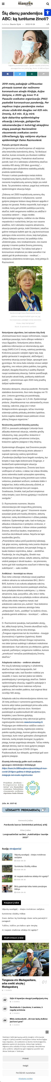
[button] (47, 1032)
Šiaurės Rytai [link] (15, 24)
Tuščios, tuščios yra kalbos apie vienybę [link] (19, 925)
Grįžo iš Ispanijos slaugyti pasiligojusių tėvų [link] (29, 998)
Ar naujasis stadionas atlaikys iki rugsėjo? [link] (31, 876)
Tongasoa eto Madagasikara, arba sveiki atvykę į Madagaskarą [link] (19, 983)
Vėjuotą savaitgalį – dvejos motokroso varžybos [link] (23, 909)
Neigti (25, 1066)
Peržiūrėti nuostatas (25, 1073)
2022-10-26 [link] (30, 24)
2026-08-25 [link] (21, 861)
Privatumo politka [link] (25, 1079)
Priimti (25, 1058)
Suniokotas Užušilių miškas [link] (25, 866)
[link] (47, 12)
